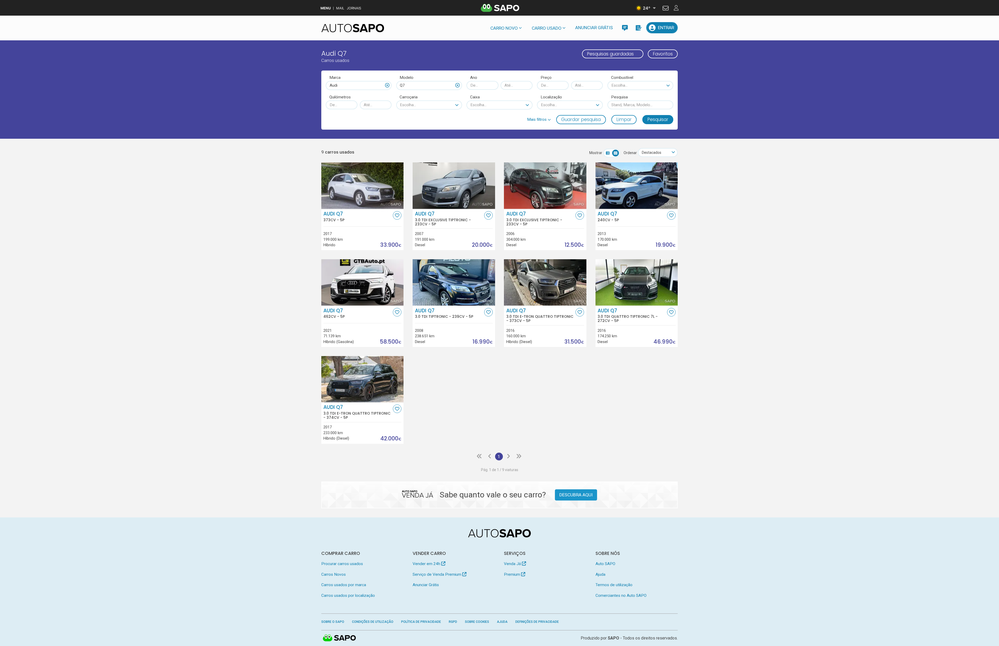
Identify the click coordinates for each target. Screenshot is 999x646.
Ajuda (600, 574)
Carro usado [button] (546, 28)
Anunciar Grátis (594, 27)
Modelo (406, 77)
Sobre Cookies (477, 622)
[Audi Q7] (362, 185)
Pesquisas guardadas (610, 54)
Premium (512, 574)
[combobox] (359, 85)
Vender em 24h (427, 563)
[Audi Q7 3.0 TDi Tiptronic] (454, 282)
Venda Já (513, 563)
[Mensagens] (624, 27)
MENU (326, 8)
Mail (340, 8)
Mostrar (595, 153)
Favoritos (663, 54)
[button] (539, 119)
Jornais (354, 8)
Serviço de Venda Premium (437, 574)
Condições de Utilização (372, 622)
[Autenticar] (666, 8)
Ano (473, 77)
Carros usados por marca (343, 584)
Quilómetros (340, 97)
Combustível (622, 77)
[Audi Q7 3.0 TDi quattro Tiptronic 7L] (636, 282)
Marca (335, 77)
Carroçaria (409, 97)
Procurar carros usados (342, 563)
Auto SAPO (605, 563)
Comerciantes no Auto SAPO (620, 595)
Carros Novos (333, 574)
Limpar (624, 119)
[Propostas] (638, 27)
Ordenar (630, 153)
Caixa (475, 97)
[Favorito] (397, 215)
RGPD (453, 622)
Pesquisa (619, 97)
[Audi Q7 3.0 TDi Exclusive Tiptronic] (454, 185)
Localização (551, 97)
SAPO (339, 638)
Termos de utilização (613, 584)
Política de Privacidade (421, 622)
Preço (546, 77)
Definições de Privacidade (537, 622)
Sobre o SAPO (332, 622)
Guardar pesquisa (581, 119)
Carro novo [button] (504, 28)
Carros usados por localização (348, 595)
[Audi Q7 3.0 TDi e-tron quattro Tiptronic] (545, 282)
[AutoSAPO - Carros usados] (352, 28)
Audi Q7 (333, 216)
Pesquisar (657, 119)
